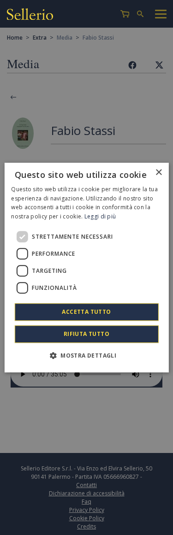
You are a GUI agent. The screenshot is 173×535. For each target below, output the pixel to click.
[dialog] (86, 268)
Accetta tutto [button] (86, 312)
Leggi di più (100, 216)
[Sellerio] (30, 14)
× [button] (158, 172)
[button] (86, 355)
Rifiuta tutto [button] (86, 334)
